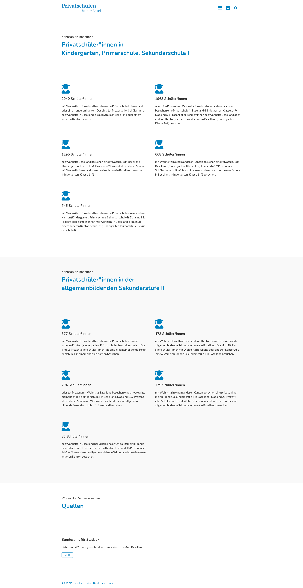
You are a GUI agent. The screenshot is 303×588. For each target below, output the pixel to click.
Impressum (107, 582)
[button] (236, 8)
